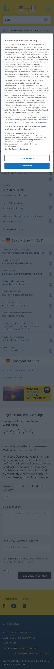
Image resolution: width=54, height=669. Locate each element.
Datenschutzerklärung (12, 122)
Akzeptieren (27, 166)
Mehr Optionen (27, 158)
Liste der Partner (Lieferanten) (17, 149)
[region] (27, 102)
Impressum (42, 122)
